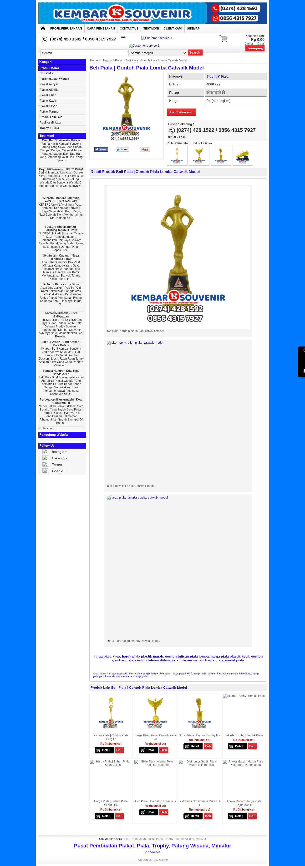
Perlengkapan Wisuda (54, 78)
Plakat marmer (50, 111)
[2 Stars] (212, 92)
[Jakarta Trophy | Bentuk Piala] (244, 696)
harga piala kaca (160, 673)
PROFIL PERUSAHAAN (66, 28)
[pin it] (144, 150)
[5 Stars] (223, 92)
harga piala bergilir (139, 673)
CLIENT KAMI (173, 28)
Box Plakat (47, 73)
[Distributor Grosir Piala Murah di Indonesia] (199, 765)
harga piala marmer (204, 673)
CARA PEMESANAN (101, 28)
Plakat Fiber (48, 95)
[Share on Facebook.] (101, 150)
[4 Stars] (220, 92)
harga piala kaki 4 (182, 673)
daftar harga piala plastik (114, 673)
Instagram (59, 452)
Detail (106, 750)
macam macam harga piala (131, 676)
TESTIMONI (151, 28)
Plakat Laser (48, 106)
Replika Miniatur (50, 122)
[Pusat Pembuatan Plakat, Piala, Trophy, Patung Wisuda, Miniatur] (152, 23)
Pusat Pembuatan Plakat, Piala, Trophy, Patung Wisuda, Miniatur (164, 839)
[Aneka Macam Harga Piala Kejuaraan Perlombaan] (244, 765)
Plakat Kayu (48, 100)
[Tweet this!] (122, 150)
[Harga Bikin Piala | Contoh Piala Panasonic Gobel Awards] (199, 163)
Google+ (58, 471)
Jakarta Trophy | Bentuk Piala (244, 735)
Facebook (59, 458)
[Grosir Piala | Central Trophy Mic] (221, 163)
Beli (119, 750)
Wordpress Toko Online (152, 859)
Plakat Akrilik (49, 89)
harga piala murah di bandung (234, 673)
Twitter (57, 464)
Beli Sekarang (181, 112)
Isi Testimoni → (48, 428)
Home (94, 60)
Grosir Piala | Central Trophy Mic (200, 735)
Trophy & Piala (112, 60)
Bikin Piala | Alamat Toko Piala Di (155, 801)
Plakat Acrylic (49, 84)
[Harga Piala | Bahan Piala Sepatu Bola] (243, 163)
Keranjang (255, 48)
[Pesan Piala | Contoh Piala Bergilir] (177, 163)
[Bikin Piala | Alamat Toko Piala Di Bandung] (155, 765)
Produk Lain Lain (51, 117)
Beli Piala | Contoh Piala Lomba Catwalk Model (146, 68)
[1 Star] (208, 92)
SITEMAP (193, 28)
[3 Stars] (216, 92)
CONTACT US (129, 28)
